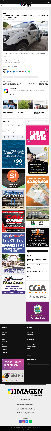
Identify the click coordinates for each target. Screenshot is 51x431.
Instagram (29, 356)
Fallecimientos (3, 2)
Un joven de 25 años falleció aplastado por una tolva (9, 111)
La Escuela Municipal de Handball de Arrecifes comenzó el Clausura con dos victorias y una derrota (36, 266)
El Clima (28, 330)
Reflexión (5, 352)
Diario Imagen (6, 19)
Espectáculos (4, 341)
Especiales (4, 343)
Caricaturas (5, 348)
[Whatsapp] (30, 421)
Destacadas (11, 77)
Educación (5, 350)
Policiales (4, 336)
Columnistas (4, 346)
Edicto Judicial (30, 276)
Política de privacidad (31, 346)
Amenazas (5, 77)
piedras (25, 77)
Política (3, 334)
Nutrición (5, 353)
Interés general (5, 332)
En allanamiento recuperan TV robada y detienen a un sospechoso (40, 112)
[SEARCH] (47, 121)
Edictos (3, 344)
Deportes (3, 337)
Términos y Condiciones (32, 344)
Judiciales (5, 349)
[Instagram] (23, 421)
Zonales (3, 339)
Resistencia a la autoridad (32, 77)
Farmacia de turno (30, 334)
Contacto (31, 2)
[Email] (27, 421)
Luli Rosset (38, 427)
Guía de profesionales (18, 2)
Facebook (29, 355)
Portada (3, 330)
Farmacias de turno (10, 2)
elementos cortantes (18, 77)
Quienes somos (26, 2)
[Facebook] (20, 421)
